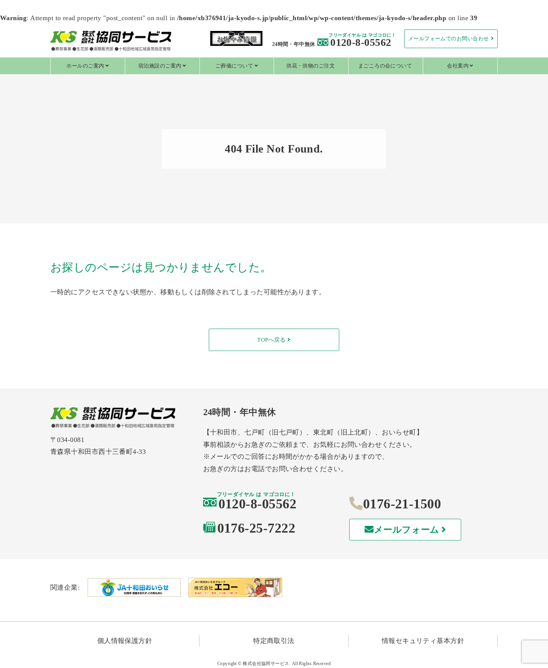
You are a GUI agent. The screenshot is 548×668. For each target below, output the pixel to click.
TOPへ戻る (271, 340)
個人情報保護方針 (124, 641)
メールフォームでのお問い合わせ (448, 38)
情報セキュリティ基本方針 (423, 641)
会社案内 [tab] (458, 66)
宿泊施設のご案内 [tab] (160, 66)
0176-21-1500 (402, 503)
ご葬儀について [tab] (234, 66)
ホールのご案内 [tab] (85, 66)
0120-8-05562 (360, 42)
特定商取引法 (274, 641)
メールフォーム (407, 529)
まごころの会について (385, 66)
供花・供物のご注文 (310, 66)
